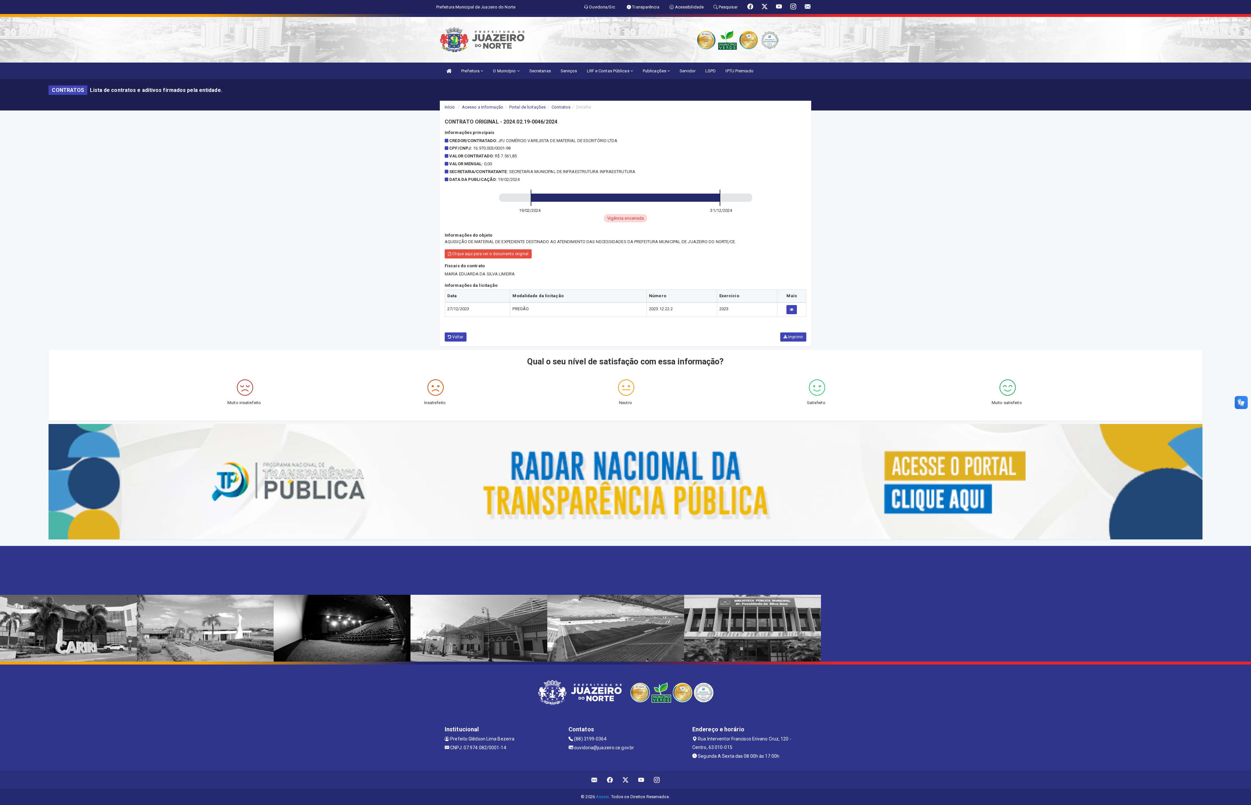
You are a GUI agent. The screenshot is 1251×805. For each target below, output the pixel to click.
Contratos (561, 107)
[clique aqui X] (625, 779)
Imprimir (795, 337)
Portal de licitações (527, 107)
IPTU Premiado (739, 70)
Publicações (655, 70)
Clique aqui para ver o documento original (489, 254)
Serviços (569, 70)
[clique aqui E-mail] (594, 779)
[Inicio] (449, 71)
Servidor (688, 70)
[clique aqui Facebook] (610, 779)
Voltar (457, 337)
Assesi (602, 796)
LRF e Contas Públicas (608, 70)
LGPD (710, 70)
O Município (505, 70)
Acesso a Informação (482, 107)
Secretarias (540, 70)
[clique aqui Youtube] (641, 779)
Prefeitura (471, 70)
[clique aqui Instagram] (657, 779)
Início (450, 107)
